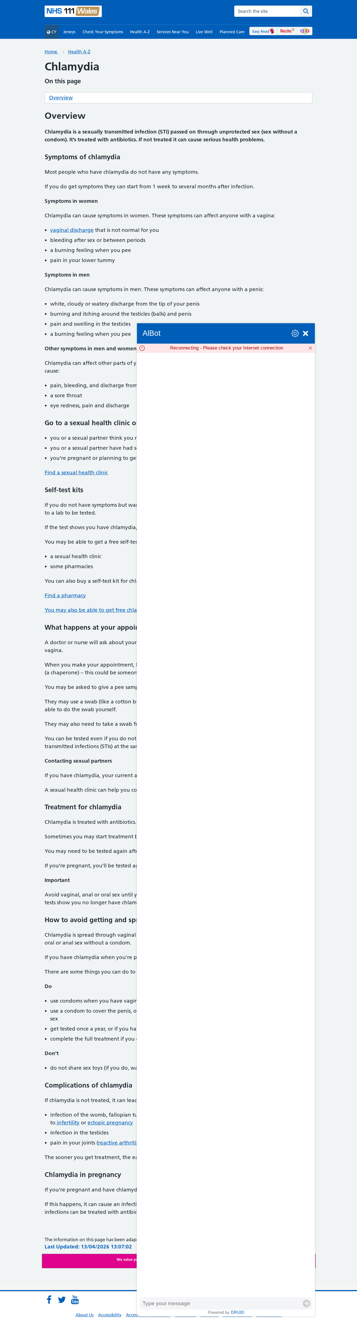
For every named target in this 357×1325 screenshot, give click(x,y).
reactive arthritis (118, 1143)
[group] (226, 825)
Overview (61, 97)
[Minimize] (305, 333)
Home (51, 51)
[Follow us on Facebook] (49, 1299)
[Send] (306, 1303)
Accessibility (110, 1314)
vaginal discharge (72, 230)
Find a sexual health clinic (76, 472)
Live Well (204, 31)
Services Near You (173, 31)
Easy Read (260, 31)
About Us (85, 1314)
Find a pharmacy (65, 595)
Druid (237, 1312)
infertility (67, 1122)
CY (53, 31)
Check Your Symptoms (103, 31)
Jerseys (69, 31)
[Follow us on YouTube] (74, 1299)
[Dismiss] (310, 348)
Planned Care (232, 31)
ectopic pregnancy (110, 1122)
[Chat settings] (295, 333)
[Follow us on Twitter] (61, 1299)
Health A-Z (140, 31)
